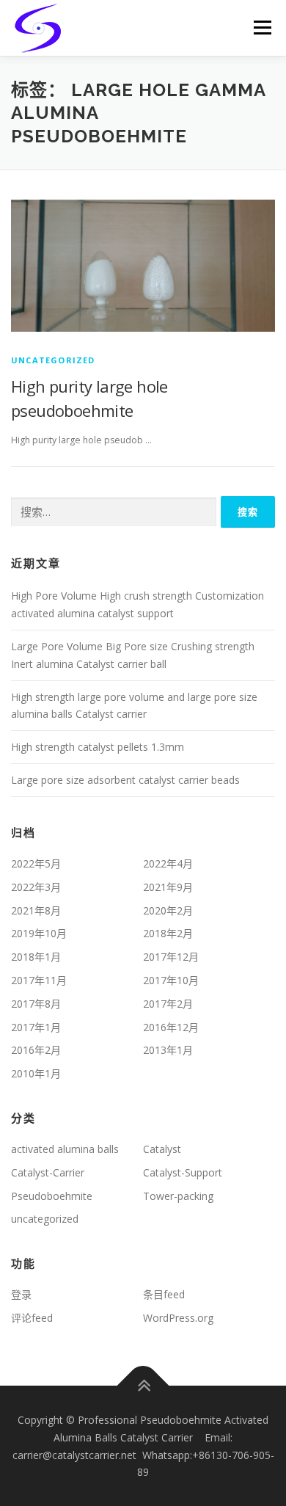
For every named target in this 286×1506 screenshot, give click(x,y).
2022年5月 (36, 863)
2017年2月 (168, 1004)
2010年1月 (36, 1073)
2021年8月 (36, 910)
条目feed (164, 1294)
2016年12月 (171, 1027)
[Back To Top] (143, 1386)
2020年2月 (168, 910)
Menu (261, 27)
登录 (21, 1294)
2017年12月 (171, 957)
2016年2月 (36, 1050)
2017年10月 (171, 980)
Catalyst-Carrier (47, 1172)
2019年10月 (39, 933)
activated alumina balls (65, 1149)
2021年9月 (168, 887)
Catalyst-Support (182, 1172)
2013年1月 (168, 1050)
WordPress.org (178, 1318)
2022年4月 (168, 863)
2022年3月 (36, 887)
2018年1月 (36, 957)
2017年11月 (39, 980)
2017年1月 (36, 1027)
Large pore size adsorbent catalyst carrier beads (125, 780)
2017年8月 (36, 1004)
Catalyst (162, 1149)
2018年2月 (168, 933)
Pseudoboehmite (51, 1196)
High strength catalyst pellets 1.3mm (97, 747)
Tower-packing (178, 1196)
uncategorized (53, 359)
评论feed (32, 1318)
